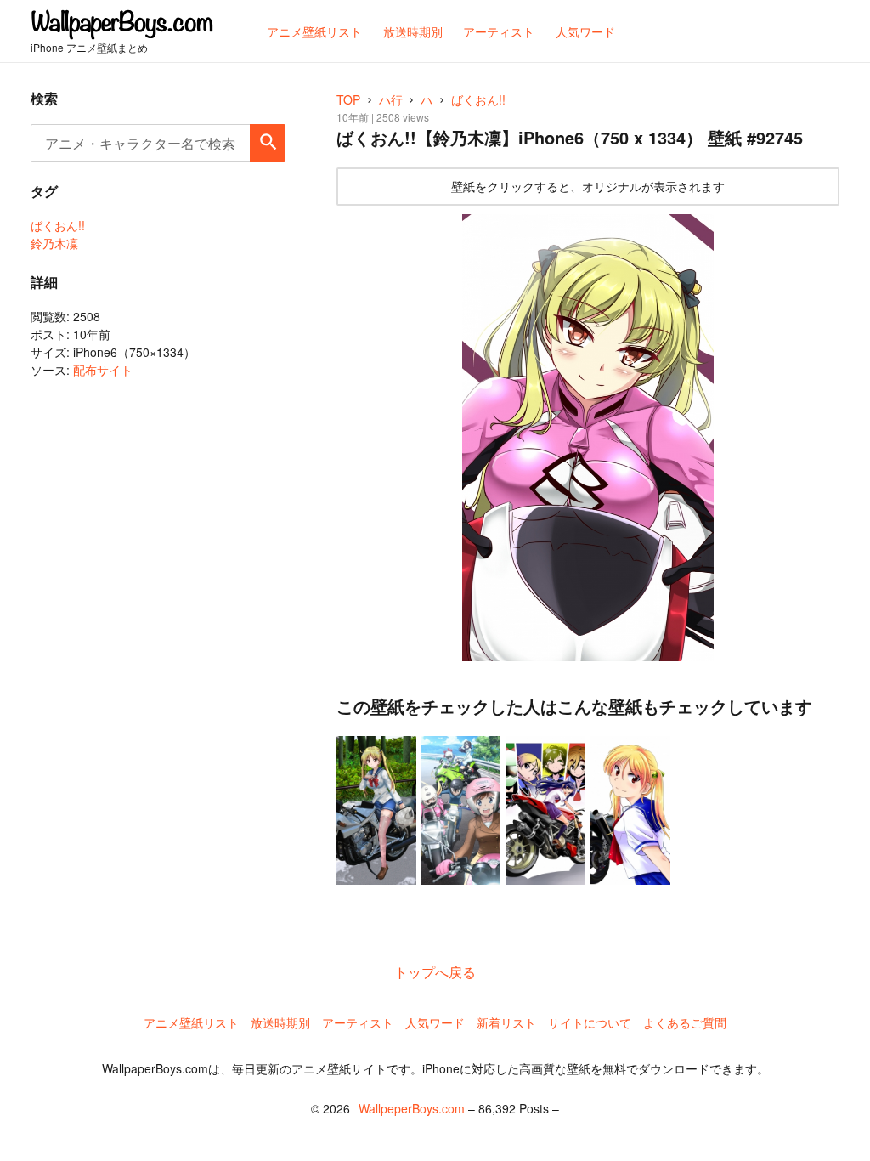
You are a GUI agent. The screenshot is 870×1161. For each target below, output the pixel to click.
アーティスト (357, 1022)
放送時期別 (280, 1022)
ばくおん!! (58, 225)
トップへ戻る (435, 972)
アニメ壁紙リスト (191, 1022)
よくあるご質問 (684, 1022)
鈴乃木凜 (54, 243)
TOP (348, 99)
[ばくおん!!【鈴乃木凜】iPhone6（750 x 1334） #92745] (588, 437)
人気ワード (435, 1022)
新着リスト (506, 1022)
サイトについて (589, 1022)
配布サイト (103, 369)
